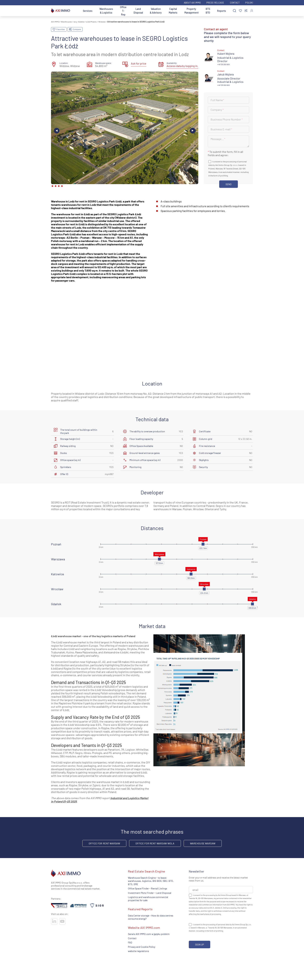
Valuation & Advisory (156, 10)
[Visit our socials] (54, 921)
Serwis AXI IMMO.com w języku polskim (149, 933)
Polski (249, 2)
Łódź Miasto (91, 21)
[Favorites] (240, 10)
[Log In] (251, 10)
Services (87, 10)
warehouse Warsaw (202, 843)
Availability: (172, 63)
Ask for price (138, 63)
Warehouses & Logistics (106, 10)
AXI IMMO (55, 21)
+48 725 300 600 (223, 64)
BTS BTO (208, 10)
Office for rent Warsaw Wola (155, 843)
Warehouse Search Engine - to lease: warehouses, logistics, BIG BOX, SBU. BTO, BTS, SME (151, 881)
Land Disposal (138, 10)
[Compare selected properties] (246, 10)
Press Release (215, 2)
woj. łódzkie (79, 21)
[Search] (234, 10)
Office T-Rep (123, 11)
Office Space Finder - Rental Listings (147, 888)
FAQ (130, 942)
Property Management (191, 10)
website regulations (138, 951)
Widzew (102, 21)
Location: (63, 63)
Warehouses (66, 21)
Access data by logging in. (182, 66)
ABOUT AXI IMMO (192, 2)
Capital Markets (173, 10)
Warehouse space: (103, 63)
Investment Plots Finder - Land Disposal (149, 892)
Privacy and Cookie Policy (141, 946)
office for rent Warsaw (104, 843)
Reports (221, 10)
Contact (235, 2)
